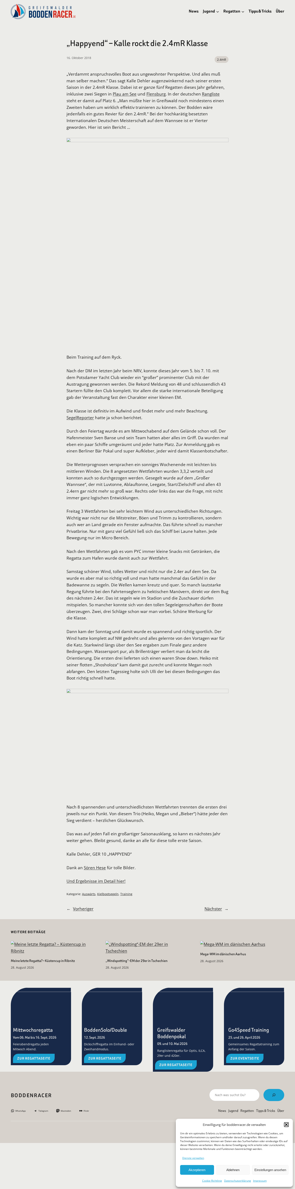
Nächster (213, 909)
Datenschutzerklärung (237, 1181)
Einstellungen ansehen (270, 1170)
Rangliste (211, 94)
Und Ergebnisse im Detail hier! (96, 881)
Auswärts (88, 894)
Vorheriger (83, 909)
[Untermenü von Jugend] (217, 11)
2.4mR (221, 59)
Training (126, 894)
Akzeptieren (197, 1170)
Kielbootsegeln (108, 894)
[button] (286, 1124)
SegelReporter (80, 417)
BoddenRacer (31, 1095)
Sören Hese (95, 868)
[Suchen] (273, 1095)
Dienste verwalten (193, 1158)
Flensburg (156, 94)
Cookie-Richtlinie (212, 1181)
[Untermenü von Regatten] (242, 11)
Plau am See (124, 94)
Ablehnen (232, 1170)
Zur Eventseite (244, 1058)
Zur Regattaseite (33, 1058)
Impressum (260, 1181)
